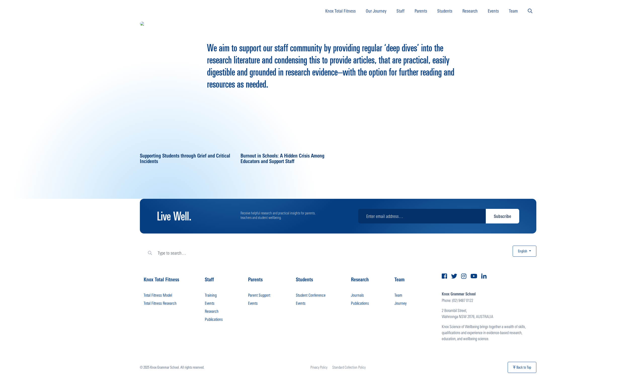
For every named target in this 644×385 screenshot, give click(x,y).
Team (513, 11)
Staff (400, 11)
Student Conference (311, 295)
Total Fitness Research (160, 303)
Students (444, 11)
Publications (214, 319)
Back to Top (523, 367)
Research (470, 11)
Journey (400, 303)
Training (211, 295)
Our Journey (376, 11)
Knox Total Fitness (340, 11)
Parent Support (259, 295)
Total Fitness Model (158, 295)
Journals (357, 295)
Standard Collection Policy (349, 367)
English (523, 251)
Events (493, 11)
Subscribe (502, 216)
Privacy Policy (318, 367)
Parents (421, 11)
